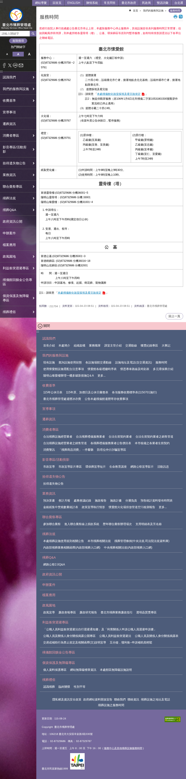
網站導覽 (41, 2)
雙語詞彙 (162, 2)
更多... (102, 375)
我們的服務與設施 (153, 10)
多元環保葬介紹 (163, 369)
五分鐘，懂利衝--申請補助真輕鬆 (131, 642)
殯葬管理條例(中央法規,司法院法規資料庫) (141, 541)
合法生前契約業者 (120, 436)
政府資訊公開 (12, 221)
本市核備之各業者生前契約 (152, 443)
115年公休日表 (52, 392)
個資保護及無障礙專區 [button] (16, 298)
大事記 (166, 345)
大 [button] (29, 54)
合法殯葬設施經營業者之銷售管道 (65, 443)
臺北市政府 (129, 2)
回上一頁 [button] (174, 316)
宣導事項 (9, 112)
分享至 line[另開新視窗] (15, 65)
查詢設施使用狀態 (70, 362)
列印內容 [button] (175, 16)
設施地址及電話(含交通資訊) (133, 362)
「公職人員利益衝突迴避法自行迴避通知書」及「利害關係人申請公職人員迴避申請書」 (100, 629)
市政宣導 (49, 466)
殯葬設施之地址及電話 (155, 699)
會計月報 (64, 500)
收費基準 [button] (9, 100)
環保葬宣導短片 (95, 466)
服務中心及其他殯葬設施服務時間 (123, 748)
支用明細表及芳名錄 (149, 524)
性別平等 (79, 686)
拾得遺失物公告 (53, 476)
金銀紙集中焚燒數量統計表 (60, 507)
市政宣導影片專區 (70, 466)
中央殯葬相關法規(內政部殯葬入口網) (128, 547)
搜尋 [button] (33, 33)
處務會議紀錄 (82, 500)
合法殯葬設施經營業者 (57, 436)
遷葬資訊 (9, 124)
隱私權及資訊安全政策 (66, 699)
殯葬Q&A (49, 557)
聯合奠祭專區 (52, 517)
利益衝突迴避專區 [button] (16, 268)
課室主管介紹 (113, 345)
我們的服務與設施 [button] (16, 89)
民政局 (146, 2)
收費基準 (48, 385)
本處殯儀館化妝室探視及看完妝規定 (119, 93)
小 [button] (7, 54)
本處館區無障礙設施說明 (116, 669)
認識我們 (48, 338)
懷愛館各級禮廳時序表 (102, 369)
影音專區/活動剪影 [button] (15, 149)
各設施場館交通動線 (98, 362)
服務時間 (175, 10)
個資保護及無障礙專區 (58, 663)
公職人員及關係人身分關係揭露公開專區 (69, 635)
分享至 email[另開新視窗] (21, 65)
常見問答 (110, 2)
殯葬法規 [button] (9, 198)
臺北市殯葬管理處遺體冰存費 (62, 398)
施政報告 (100, 500)
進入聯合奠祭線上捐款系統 (81, 524)
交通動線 (131, 345)
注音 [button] (180, 16)
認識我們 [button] (9, 77)
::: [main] (41, 9)
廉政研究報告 (88, 612)
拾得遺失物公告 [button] (14, 163)
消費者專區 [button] (11, 135)
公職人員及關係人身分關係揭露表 (156, 635)
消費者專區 (50, 429)
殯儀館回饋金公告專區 (17, 282)
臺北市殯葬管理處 (18, 18)
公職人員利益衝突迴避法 (115, 635)
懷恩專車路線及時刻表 (134, 369)
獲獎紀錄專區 (149, 345)
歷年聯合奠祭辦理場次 (117, 524)
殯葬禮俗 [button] (9, 312)
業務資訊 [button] (9, 175)
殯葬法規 (48, 534)
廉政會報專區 (67, 612)
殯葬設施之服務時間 (111, 705)
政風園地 (48, 605)
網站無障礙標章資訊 (83, 669)
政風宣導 (49, 612)
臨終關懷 (64, 686)
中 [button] (18, 54)
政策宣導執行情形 (93, 507)
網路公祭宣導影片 (142, 466)
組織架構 (79, 345)
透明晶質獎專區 (146, 612)
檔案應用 (9, 245)
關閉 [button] (46, 326)
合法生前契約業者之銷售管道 (154, 436)
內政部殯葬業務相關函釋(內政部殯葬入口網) (71, 547)
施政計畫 (116, 500)
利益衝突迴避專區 (55, 622)
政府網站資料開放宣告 (97, 699)
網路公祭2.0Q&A (54, 564)
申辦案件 (9, 233)
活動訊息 (163, 466)
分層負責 (131, 500)
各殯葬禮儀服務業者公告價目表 (110, 443)
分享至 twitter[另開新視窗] (10, 65)
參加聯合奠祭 (52, 524)
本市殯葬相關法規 (99, 541)
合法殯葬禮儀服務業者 (90, 436)
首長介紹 (49, 345)
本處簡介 (64, 345)
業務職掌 (95, 345)
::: (1, 1)
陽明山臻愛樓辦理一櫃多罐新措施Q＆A (68, 375)
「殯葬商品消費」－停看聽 (75, 449)
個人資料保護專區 (54, 669)
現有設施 (49, 362)
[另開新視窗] (173, 719)
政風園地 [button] (9, 256)
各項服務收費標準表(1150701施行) (134, 392)
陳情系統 (92, 2)
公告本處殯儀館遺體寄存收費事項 (106, 398)
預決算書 (49, 500)
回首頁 (57, 2)
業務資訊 (48, 493)
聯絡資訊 (133, 699)
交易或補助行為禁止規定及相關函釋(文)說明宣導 (74, 642)
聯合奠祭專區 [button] (12, 186)
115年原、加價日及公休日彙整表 (87, 392)
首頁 (135, 10)
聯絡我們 (120, 699)
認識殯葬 (49, 686)
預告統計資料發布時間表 (157, 500)
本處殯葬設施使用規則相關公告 (63, 541)
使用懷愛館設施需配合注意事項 (63, 369)
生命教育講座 (118, 466)
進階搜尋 (18, 40)
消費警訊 (49, 449)
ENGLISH (73, 2)
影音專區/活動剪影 (55, 459)
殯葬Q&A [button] (9, 210)
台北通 (178, 2)
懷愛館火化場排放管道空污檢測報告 (132, 507)
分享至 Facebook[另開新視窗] (4, 65)
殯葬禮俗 (48, 680)
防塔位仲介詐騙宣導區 (111, 449)
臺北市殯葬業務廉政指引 (117, 612)
